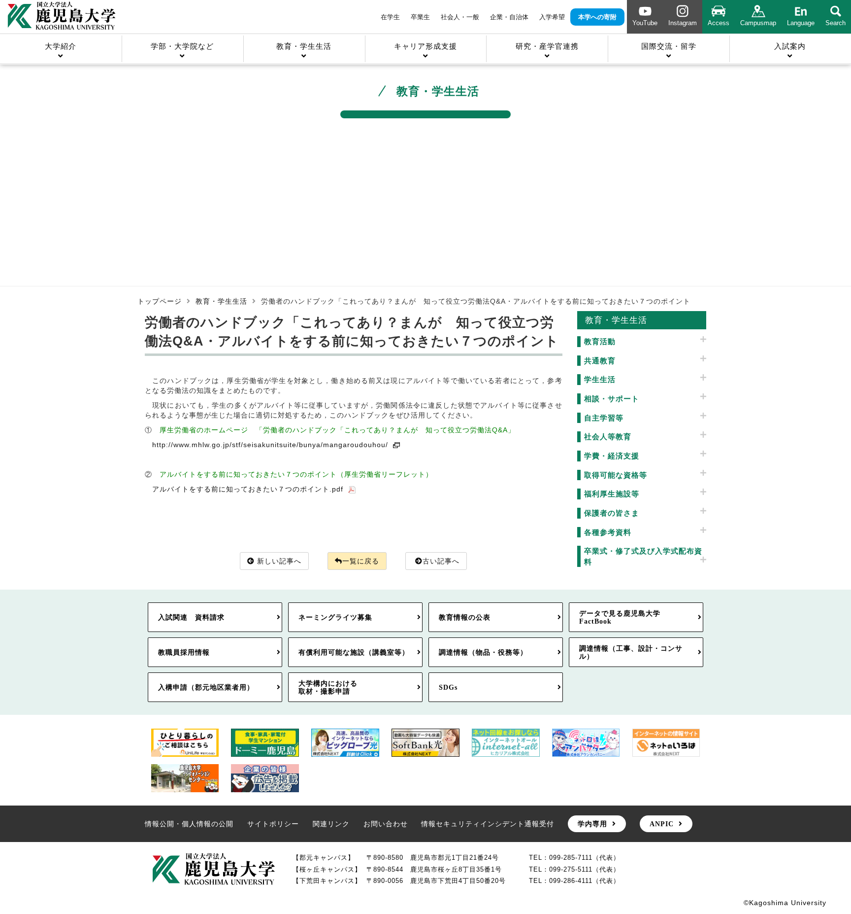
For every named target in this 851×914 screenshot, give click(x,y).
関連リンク (331, 824)
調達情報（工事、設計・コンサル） (631, 652)
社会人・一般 (460, 17)
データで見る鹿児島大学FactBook (619, 617)
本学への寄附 (597, 17)
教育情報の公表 (465, 617)
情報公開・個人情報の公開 (189, 824)
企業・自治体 (509, 17)
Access (718, 23)
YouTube (644, 23)
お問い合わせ (385, 824)
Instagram (682, 23)
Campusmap (758, 23)
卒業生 (420, 17)
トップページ (159, 301)
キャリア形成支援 (425, 46)
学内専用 (592, 823)
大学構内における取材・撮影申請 (328, 687)
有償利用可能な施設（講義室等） (353, 652)
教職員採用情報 (184, 652)
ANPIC (662, 823)
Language (801, 23)
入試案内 (790, 46)
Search (835, 23)
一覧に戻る (360, 561)
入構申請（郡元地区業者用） (206, 687)
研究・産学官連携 (547, 46)
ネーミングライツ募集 (335, 617)
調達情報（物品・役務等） (483, 652)
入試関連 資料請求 (191, 617)
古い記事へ (441, 561)
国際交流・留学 (668, 46)
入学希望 (552, 17)
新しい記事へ (279, 561)
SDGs (448, 687)
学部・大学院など (182, 46)
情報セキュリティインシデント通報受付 (487, 824)
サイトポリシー (273, 824)
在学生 (390, 17)
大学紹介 (60, 46)
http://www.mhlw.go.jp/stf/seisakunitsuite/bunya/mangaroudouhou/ (270, 445)
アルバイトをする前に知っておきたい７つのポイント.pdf (247, 489)
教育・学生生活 (303, 46)
